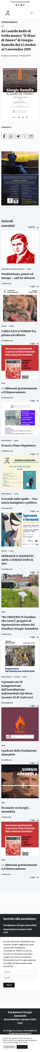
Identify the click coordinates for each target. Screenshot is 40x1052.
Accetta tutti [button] (22, 1047)
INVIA (9, 985)
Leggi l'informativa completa (17, 957)
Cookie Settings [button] (9, 1047)
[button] (33, 227)
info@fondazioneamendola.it (20, 1033)
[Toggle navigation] (31, 13)
